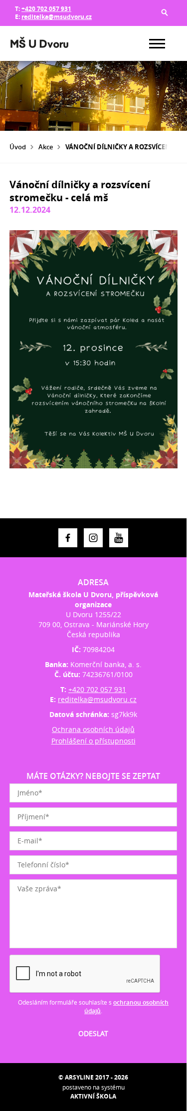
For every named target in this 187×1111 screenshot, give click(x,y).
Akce (45, 146)
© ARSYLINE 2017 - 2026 (93, 1077)
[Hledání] (164, 12)
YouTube (118, 537)
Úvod (17, 146)
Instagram (93, 537)
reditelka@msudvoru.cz (56, 16)
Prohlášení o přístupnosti (93, 740)
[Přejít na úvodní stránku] (39, 43)
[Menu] (157, 43)
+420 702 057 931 (46, 8)
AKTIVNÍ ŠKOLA (93, 1096)
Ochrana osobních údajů (93, 729)
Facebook (67, 537)
